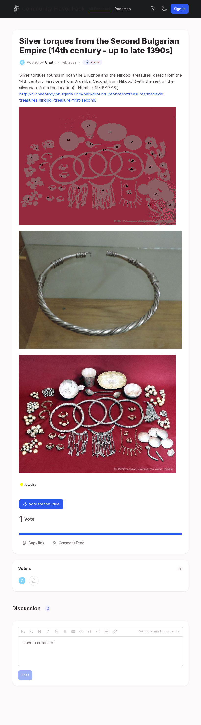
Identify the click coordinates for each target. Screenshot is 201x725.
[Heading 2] (23, 631)
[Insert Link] (114, 631)
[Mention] (98, 631)
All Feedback (100, 9)
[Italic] (48, 631)
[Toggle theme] (164, 9)
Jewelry (30, 484)
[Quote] (89, 631)
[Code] (81, 631)
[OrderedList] (73, 631)
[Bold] (39, 631)
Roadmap (123, 9)
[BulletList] (64, 631)
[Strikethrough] (56, 631)
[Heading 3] (31, 631)
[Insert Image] (106, 631)
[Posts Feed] (153, 9)
